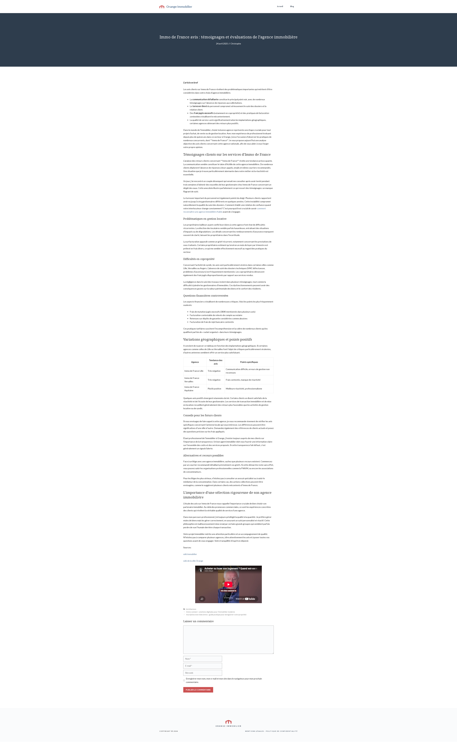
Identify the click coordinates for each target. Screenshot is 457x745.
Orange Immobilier (179, 6)
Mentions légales (254, 731)
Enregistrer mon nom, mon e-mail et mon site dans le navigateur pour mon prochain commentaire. (224, 680)
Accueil (280, 6)
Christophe (236, 43)
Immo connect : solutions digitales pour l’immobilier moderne (210, 612)
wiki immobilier (190, 554)
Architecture (191, 609)
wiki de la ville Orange (193, 560)
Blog (292, 6)
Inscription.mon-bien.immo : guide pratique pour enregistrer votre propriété (216, 614)
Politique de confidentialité (282, 731)
